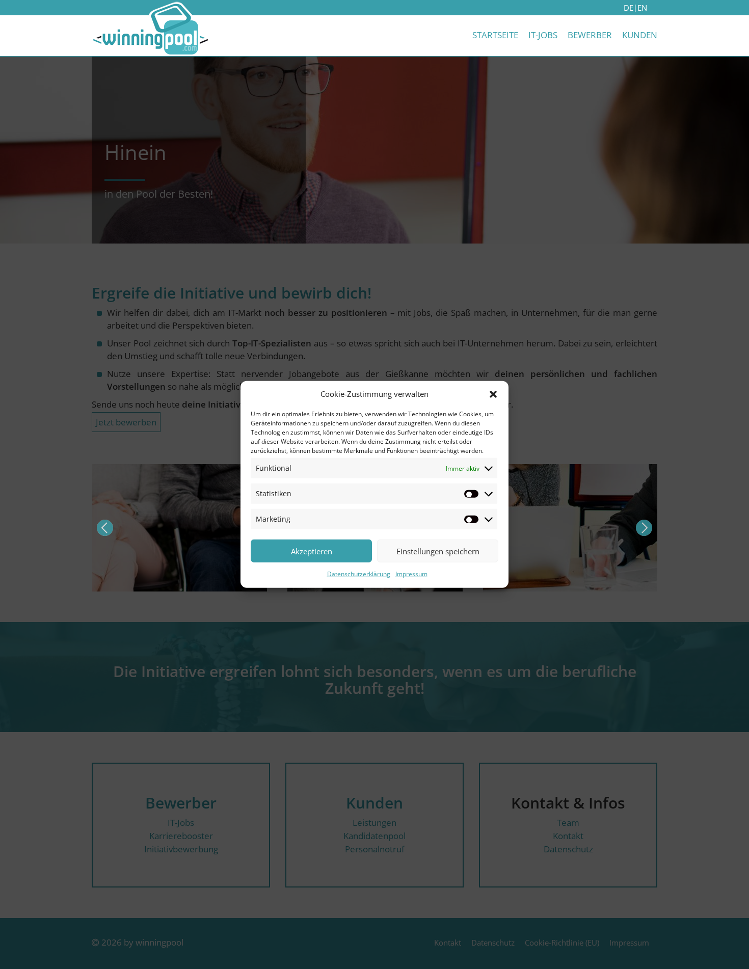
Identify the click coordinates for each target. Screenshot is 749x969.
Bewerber (590, 35)
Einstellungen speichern (437, 551)
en (642, 8)
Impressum (411, 574)
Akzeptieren (311, 551)
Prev (105, 528)
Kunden (639, 35)
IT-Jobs (542, 35)
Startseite (495, 35)
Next (644, 528)
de (628, 8)
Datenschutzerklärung (358, 574)
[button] (493, 394)
